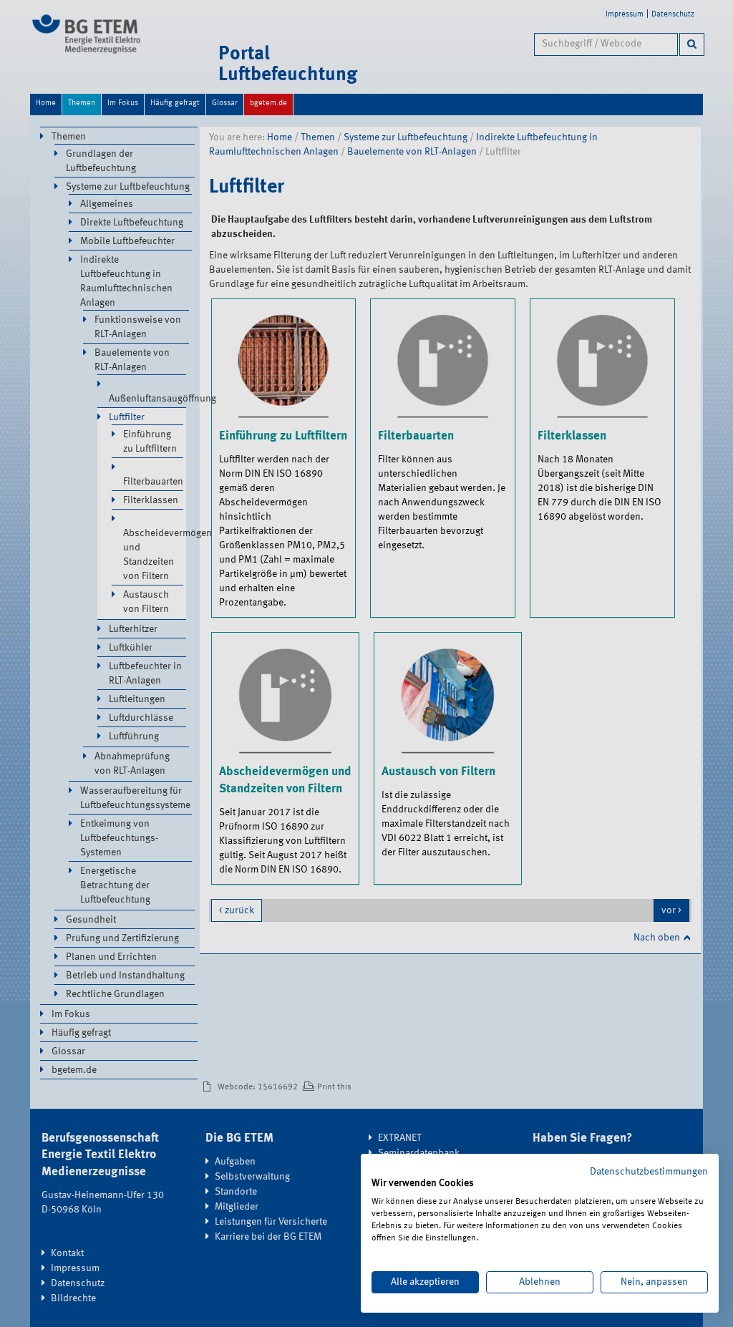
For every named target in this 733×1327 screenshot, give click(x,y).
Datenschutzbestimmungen (649, 1172)
